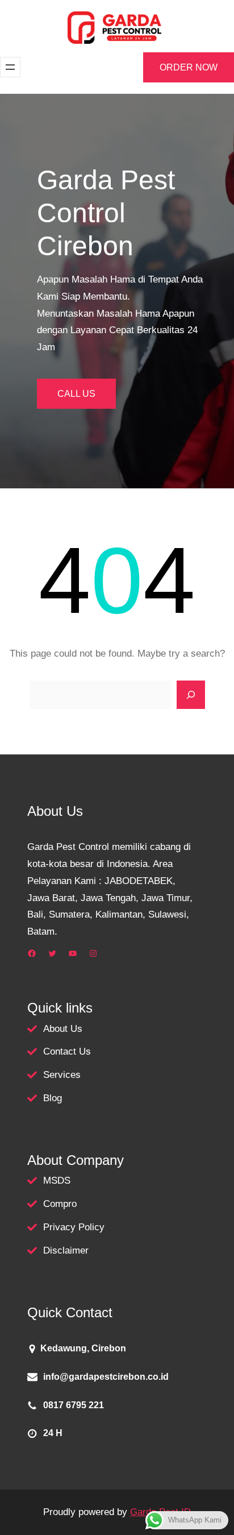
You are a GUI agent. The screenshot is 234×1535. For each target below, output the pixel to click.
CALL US (76, 394)
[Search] (191, 695)
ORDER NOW (189, 67)
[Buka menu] (10, 67)
